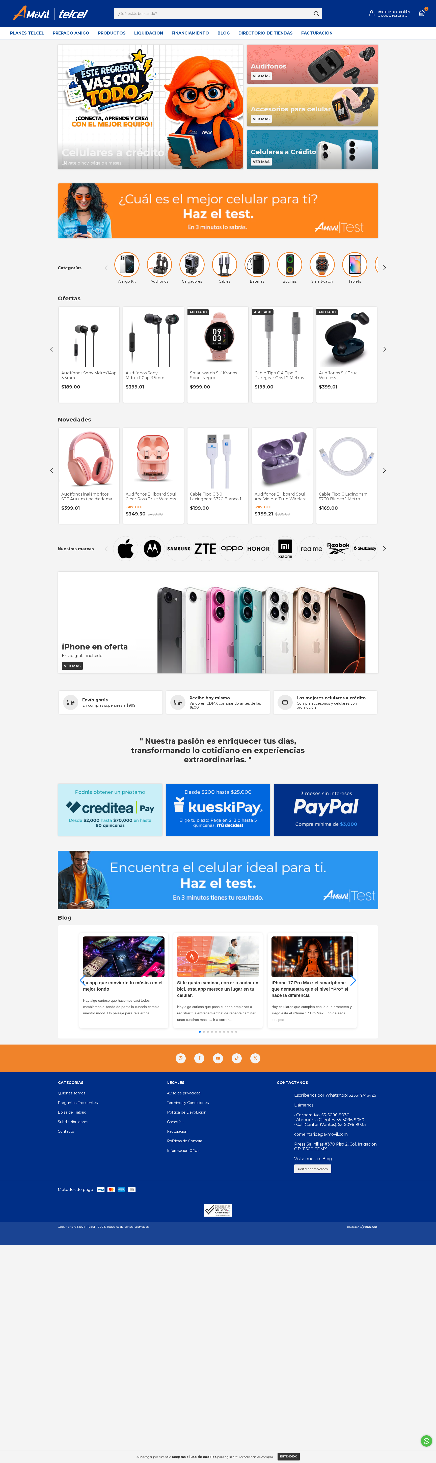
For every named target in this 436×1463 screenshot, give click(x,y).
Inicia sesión (399, 12)
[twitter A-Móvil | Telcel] (255, 1058)
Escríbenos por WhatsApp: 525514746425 (335, 1095)
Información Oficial (183, 1150)
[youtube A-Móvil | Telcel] (218, 1058)
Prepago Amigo (71, 33)
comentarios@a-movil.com (321, 1134)
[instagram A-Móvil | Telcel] (181, 1058)
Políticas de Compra (184, 1141)
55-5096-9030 (335, 1115)
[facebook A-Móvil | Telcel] (199, 1058)
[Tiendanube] (362, 1227)
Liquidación (148, 33)
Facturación (317, 33)
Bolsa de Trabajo (72, 1112)
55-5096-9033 (352, 1124)
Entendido (288, 1456)
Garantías (175, 1122)
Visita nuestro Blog (313, 1158)
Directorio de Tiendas (265, 33)
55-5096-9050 (350, 1119)
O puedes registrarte (392, 15)
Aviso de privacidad (184, 1093)
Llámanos (303, 1105)
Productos (112, 33)
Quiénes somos (71, 1093)
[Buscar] (316, 13)
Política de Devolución (186, 1112)
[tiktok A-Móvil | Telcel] (237, 1058)
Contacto (66, 1131)
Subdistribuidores (73, 1122)
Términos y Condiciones (188, 1102)
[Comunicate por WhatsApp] (426, 1441)
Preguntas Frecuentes (78, 1102)
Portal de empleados (313, 1169)
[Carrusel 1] (218, 210)
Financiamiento (190, 33)
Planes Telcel (27, 33)
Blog (223, 33)
